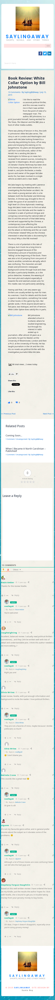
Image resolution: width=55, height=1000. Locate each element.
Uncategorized (21, 439)
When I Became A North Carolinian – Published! (26, 449)
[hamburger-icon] (48, 46)
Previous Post (8, 414)
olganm (5, 825)
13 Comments (14, 92)
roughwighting (9, 632)
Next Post (48, 414)
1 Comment (10, 439)
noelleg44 (9, 606)
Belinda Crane (8, 775)
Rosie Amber (19, 609)
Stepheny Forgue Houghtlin (15, 885)
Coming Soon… (14, 435)
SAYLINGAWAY (27, 36)
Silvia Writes (7, 692)
